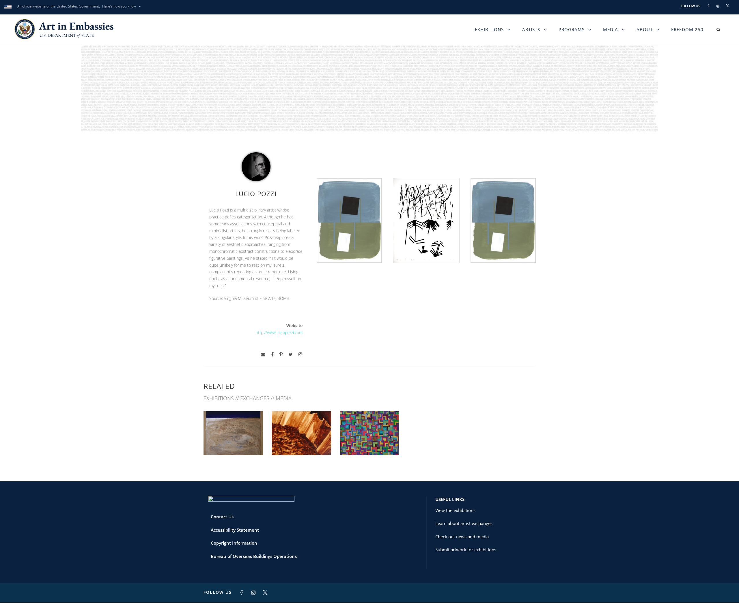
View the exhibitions (455, 510)
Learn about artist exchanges (463, 523)
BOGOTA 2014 (301, 442)
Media (610, 29)
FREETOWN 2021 (233, 442)
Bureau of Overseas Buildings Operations (254, 556)
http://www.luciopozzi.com (279, 332)
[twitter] (290, 354)
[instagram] (300, 354)
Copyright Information (234, 543)
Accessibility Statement (235, 530)
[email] (263, 354)
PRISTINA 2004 (369, 442)
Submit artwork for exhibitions (465, 549)
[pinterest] (281, 354)
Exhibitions (489, 29)
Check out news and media (462, 536)
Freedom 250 (687, 29)
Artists (531, 29)
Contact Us (222, 516)
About (645, 29)
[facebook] (272, 354)
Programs (572, 29)
